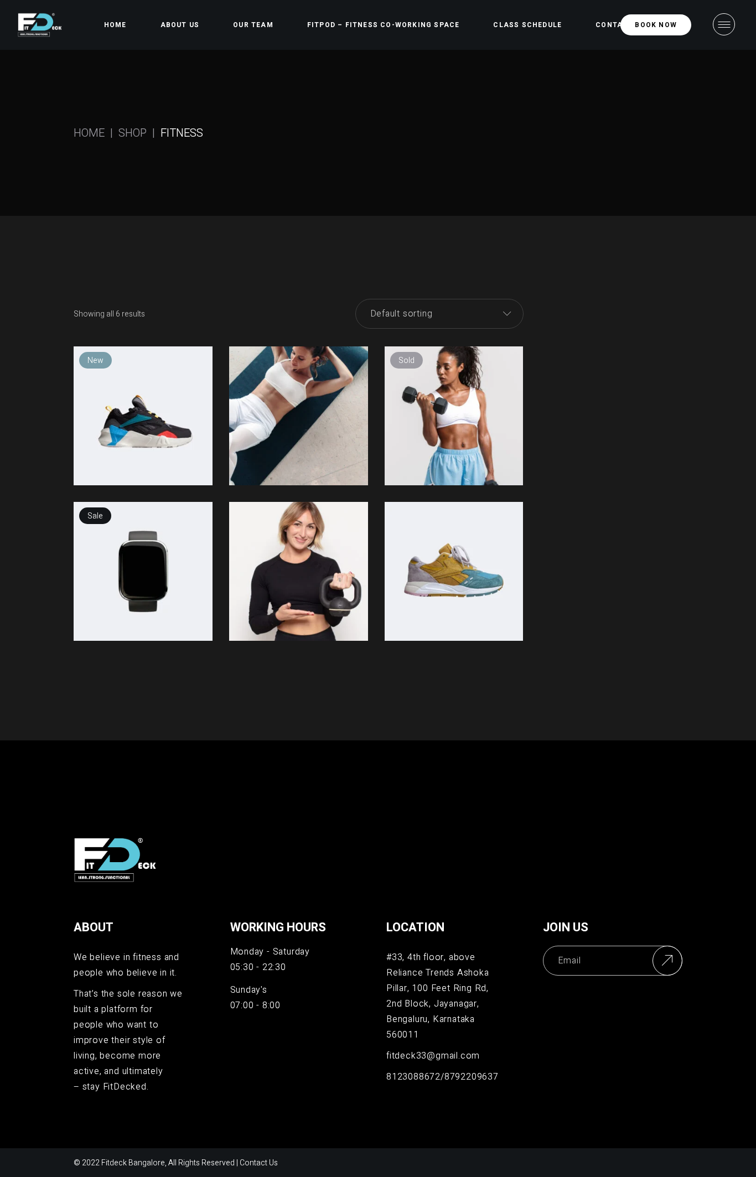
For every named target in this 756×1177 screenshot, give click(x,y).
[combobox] (439, 314)
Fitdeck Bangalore (133, 1163)
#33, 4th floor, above (430, 957)
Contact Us (259, 1163)
